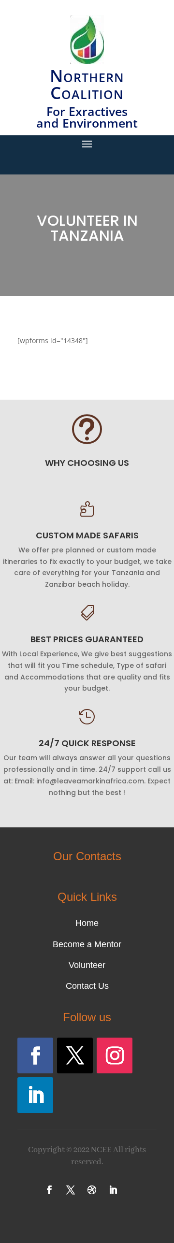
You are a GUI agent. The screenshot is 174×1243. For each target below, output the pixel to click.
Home (87, 923)
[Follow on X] (75, 1055)
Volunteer (87, 965)
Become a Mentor (87, 944)
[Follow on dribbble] (92, 1190)
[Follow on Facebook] (35, 1055)
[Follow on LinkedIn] (35, 1095)
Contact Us (87, 986)
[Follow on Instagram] (114, 1055)
